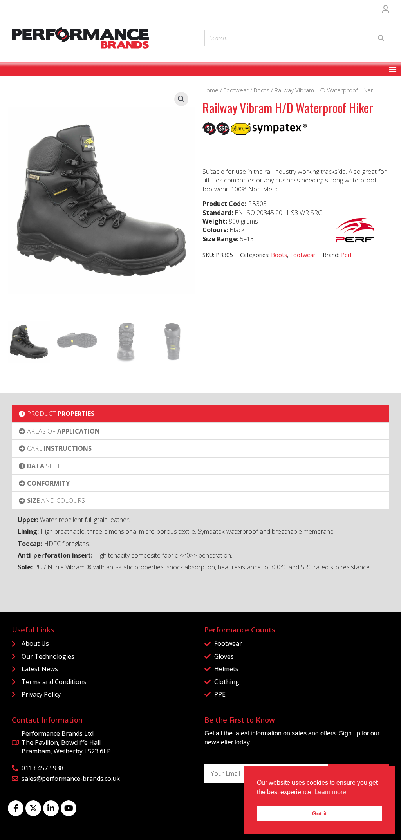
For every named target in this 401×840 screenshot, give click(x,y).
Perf (346, 254)
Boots (261, 90)
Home (210, 90)
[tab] (200, 413)
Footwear (236, 90)
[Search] (381, 38)
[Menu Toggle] (393, 69)
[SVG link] (80, 38)
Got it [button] (319, 813)
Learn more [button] (330, 792)
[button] (181, 99)
